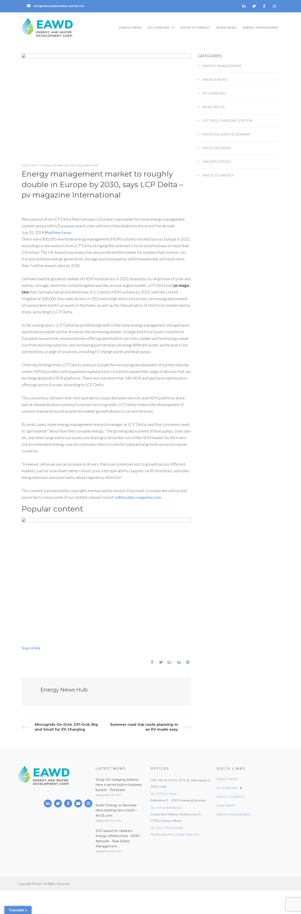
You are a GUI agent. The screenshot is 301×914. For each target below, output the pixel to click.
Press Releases (216, 148)
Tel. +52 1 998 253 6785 (166, 828)
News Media (213, 107)
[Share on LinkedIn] (178, 662)
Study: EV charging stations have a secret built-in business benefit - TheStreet (119, 785)
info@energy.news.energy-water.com (174, 834)
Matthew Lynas (58, 232)
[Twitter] (254, 6)
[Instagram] (274, 6)
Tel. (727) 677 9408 (163, 794)
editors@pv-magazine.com (138, 497)
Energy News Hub (86, 165)
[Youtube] (78, 803)
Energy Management (56, 165)
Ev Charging (214, 93)
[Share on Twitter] (160, 662)
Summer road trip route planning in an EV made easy (144, 726)
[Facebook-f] (264, 6)
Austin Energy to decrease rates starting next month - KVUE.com (116, 810)
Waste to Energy (218, 175)
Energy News (214, 80)
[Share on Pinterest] (187, 662)
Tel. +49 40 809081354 (166, 808)
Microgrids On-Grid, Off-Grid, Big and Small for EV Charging (66, 726)
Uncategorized (216, 162)
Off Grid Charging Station (227, 121)
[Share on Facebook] (152, 662)
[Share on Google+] (170, 662)
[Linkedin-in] (243, 6)
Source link (31, 647)
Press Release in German (226, 134)
